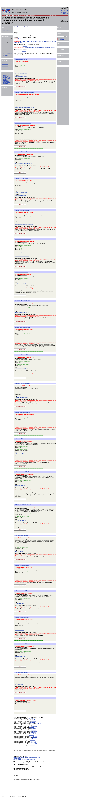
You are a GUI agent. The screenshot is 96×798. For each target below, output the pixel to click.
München (54, 41)
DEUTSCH (63, 10)
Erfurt (31, 41)
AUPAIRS (5, 46)
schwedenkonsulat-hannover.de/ (22, 256)
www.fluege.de (5, 64)
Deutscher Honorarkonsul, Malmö (22, 590)
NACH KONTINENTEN (7, 32)
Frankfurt (26, 39)
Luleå (39, 47)
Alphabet (62, 38)
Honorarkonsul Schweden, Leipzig (22, 300)
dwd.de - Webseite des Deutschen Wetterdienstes (24, 759)
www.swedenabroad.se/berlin (21, 76)
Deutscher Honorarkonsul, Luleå (22, 565)
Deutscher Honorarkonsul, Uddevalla (23, 643)
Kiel (43, 41)
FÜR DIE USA (5, 55)
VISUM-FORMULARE (7, 90)
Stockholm (25, 46)
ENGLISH (63, 12)
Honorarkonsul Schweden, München (22, 354)
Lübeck (49, 41)
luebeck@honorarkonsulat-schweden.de (23, 338)
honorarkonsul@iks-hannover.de (22, 252)
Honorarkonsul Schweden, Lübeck (22, 327)
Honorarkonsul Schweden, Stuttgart (22, 412)
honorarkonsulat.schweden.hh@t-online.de (24, 224)
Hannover (39, 41)
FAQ (3, 93)
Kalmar (36, 47)
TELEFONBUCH (6, 80)
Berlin (19, 38)
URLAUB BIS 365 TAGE (7, 53)
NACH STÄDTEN (6, 31)
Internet (24, 51)
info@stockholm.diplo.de (20, 453)
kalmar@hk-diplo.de (19, 551)
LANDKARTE (5, 79)
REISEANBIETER (6, 67)
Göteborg (27, 47)
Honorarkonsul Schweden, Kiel (21, 272)
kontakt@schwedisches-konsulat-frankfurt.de (24, 107)
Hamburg (35, 41)
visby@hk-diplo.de (19, 684)
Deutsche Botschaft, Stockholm (21, 438)
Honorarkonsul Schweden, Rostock (22, 383)
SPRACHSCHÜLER (7, 43)
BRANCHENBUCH (6, 81)
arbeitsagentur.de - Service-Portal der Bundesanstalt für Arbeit (26, 757)
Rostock (15, 42)
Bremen (27, 41)
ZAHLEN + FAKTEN (7, 82)
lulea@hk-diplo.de (19, 576)
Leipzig (45, 41)
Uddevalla (50, 47)
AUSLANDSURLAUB (7, 51)
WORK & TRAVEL (6, 68)
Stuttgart (20, 42)
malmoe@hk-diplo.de (19, 603)
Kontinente (62, 39)
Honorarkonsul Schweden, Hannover (23, 239)
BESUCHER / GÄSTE (7, 40)
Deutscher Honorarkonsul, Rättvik (22, 617)
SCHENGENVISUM (6, 41)
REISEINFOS (5, 76)
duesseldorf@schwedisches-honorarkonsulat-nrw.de (26, 137)
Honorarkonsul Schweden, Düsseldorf (23, 123)
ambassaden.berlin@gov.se (21, 73)
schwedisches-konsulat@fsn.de (21, 397)
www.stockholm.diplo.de (20, 456)
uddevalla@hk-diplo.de (20, 656)
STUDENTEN (5, 44)
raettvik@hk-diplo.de (19, 630)
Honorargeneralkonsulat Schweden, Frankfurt (24, 92)
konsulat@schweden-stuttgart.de (22, 423)
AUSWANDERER (6, 49)
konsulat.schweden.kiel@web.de (22, 283)
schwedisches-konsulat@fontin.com (22, 368)
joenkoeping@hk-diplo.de (20, 520)
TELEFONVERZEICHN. (7, 92)
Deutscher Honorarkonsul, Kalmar (22, 535)
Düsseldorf (22, 41)
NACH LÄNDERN (6, 30)
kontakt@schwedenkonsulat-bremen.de (23, 163)
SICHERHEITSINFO (6, 77)
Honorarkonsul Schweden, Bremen (22, 151)
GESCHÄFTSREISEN (7, 47)
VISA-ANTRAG (6, 75)
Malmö (42, 47)
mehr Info (30, 718)
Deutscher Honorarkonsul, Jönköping (23, 504)
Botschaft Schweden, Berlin (21, 59)
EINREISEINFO (6, 91)
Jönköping (31, 47)
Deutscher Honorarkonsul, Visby (22, 672)
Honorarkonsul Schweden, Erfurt (22, 178)
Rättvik (46, 47)
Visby (54, 47)
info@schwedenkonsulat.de (21, 192)
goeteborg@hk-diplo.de (20, 485)
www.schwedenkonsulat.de (20, 195)
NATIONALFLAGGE (7, 78)
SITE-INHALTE (6, 94)
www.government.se (19, 704)
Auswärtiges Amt (17, 758)
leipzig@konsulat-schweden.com (22, 312)
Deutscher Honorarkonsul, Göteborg (22, 471)
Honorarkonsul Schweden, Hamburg (22, 210)
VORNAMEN (5, 83)
